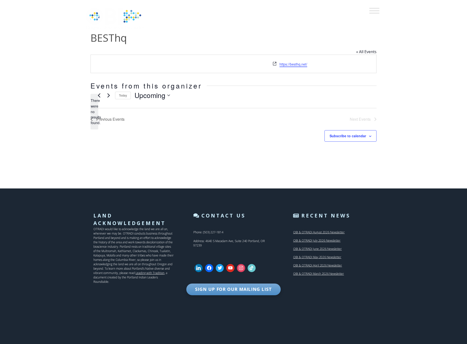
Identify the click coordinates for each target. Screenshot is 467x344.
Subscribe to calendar (348, 135)
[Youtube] (230, 268)
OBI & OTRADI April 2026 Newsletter (317, 265)
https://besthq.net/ (293, 64)
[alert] (94, 111)
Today (123, 95)
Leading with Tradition (149, 273)
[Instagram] (241, 268)
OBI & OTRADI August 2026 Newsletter (319, 232)
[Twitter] (220, 268)
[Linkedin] (198, 268)
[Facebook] (209, 268)
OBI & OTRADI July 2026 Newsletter (317, 240)
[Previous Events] (99, 95)
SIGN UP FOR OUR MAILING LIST (233, 289)
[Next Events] (108, 95)
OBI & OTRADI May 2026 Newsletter (317, 257)
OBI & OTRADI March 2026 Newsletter (318, 274)
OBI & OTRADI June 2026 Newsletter (317, 249)
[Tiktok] (251, 268)
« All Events (366, 51)
